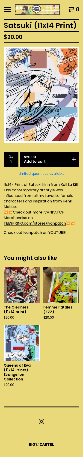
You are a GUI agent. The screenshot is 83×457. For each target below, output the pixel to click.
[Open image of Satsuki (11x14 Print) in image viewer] (41, 95)
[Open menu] (7, 9)
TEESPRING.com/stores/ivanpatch (35, 223)
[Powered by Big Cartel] (41, 444)
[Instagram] (41, 421)
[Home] (37, 9)
